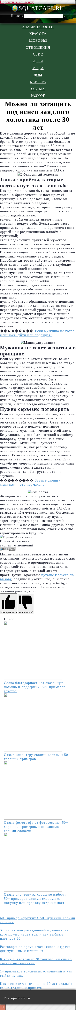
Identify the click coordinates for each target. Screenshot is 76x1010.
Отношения (38, 47)
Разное (38, 96)
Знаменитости (38, 27)
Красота (37, 34)
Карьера (38, 82)
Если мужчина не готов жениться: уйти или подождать (37, 333)
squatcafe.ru (41, 8)
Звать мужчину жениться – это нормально (30, 482)
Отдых (38, 89)
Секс (38, 54)
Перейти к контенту (17, 2)
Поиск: (17, 15)
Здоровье (37, 40)
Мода (37, 68)
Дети (38, 61)
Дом (38, 75)
